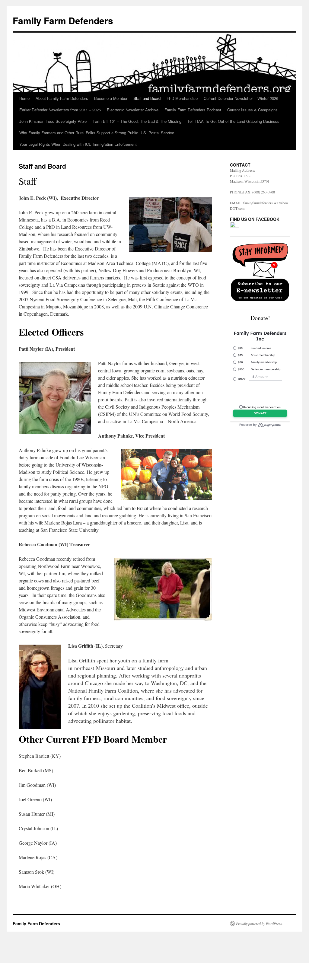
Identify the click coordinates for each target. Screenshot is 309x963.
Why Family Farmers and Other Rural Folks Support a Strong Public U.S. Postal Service (96, 133)
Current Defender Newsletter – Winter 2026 (241, 98)
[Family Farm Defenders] (234, 226)
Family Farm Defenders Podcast (192, 110)
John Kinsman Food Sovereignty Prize (53, 121)
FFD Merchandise (182, 98)
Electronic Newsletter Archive (132, 110)
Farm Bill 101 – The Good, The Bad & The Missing (137, 121)
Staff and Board (147, 98)
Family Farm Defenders (63, 20)
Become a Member (110, 98)
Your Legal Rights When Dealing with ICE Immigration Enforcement (78, 144)
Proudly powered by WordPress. (259, 923)
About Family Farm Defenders (62, 98)
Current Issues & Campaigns (252, 110)
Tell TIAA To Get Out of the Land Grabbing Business (233, 121)
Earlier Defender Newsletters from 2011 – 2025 (60, 110)
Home (24, 98)
